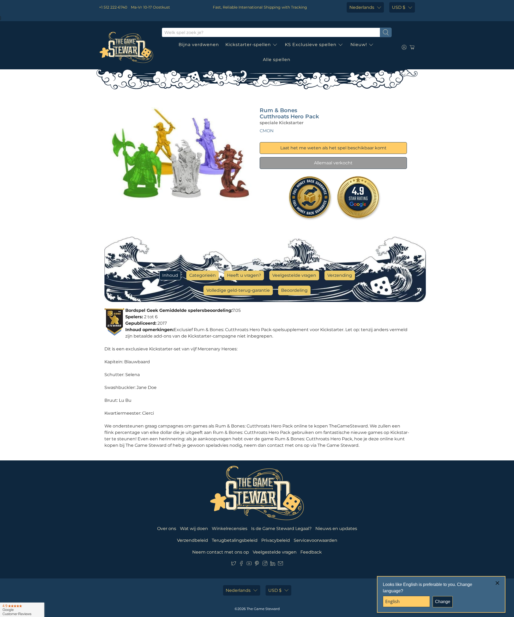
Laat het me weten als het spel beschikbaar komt (333, 147)
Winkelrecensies (229, 528)
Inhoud (170, 275)
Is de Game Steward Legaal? (281, 528)
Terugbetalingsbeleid (235, 540)
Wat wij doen (194, 528)
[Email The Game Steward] (280, 564)
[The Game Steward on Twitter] (233, 564)
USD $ (398, 7)
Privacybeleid (275, 540)
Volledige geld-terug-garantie (238, 290)
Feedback (311, 552)
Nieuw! (358, 44)
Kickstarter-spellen (248, 44)
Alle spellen (276, 59)
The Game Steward (263, 609)
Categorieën (202, 275)
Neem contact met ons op (220, 552)
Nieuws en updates (336, 528)
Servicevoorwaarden (315, 540)
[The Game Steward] (126, 47)
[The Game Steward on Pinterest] (256, 564)
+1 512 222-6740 (113, 7)
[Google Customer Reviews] (22, 610)
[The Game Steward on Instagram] (264, 564)
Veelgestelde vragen (294, 275)
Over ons (166, 528)
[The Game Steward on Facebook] (241, 564)
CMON (267, 130)
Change (442, 601)
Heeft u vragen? (244, 275)
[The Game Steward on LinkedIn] (272, 564)
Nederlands (361, 7)
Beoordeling (294, 290)
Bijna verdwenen (199, 44)
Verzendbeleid (192, 540)
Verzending (339, 275)
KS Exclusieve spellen (311, 44)
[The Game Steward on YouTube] (249, 564)
